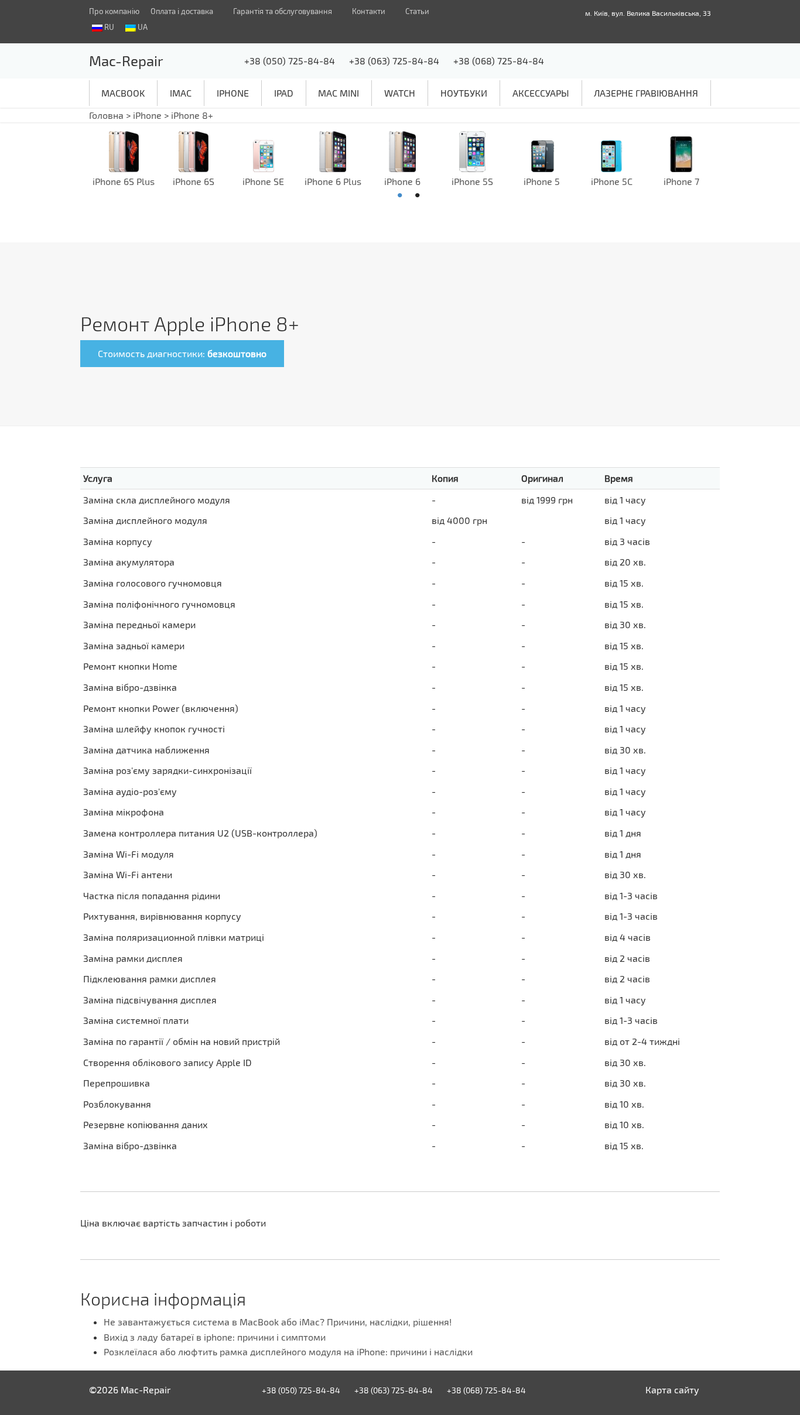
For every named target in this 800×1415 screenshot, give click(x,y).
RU (108, 27)
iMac (181, 92)
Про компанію (114, 11)
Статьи (417, 11)
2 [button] (417, 195)
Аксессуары (540, 92)
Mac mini (338, 92)
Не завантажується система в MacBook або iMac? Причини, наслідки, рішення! (278, 1321)
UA (142, 27)
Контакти (368, 11)
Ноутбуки (463, 92)
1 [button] (400, 195)
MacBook (123, 92)
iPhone (233, 92)
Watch (399, 92)
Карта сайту (672, 1389)
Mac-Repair (126, 60)
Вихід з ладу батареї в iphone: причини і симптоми (215, 1336)
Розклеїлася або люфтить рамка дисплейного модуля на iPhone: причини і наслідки (288, 1351)
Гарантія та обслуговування (282, 11)
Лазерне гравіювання (646, 92)
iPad (283, 92)
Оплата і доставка (182, 11)
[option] (124, 160)
